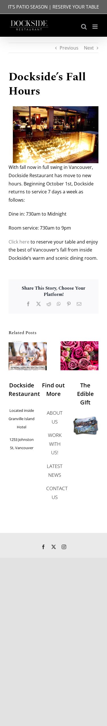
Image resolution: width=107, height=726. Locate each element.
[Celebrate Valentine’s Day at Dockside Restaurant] (79, 344)
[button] (13, 355)
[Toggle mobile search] (84, 27)
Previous (69, 48)
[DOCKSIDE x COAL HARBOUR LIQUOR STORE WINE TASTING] (28, 344)
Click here (19, 242)
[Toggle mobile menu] (95, 27)
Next (89, 48)
